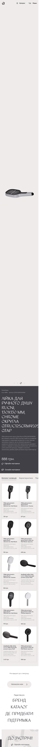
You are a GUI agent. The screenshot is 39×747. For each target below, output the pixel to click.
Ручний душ (5, 390)
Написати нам (17, 684)
